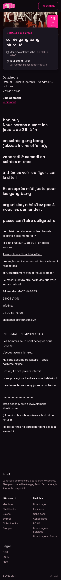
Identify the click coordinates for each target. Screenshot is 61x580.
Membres (8, 504)
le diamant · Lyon (20, 60)
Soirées (7, 518)
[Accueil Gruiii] (9, 6)
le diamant (9, 102)
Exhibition (38, 509)
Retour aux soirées (20, 32)
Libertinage (39, 504)
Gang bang (39, 513)
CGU (5, 552)
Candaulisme (40, 518)
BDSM (36, 523)
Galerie (7, 513)
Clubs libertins (10, 523)
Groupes (7, 528)
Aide (5, 561)
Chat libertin (9, 509)
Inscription (48, 5)
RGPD (6, 556)
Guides (38, 498)
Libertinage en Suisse (45, 536)
